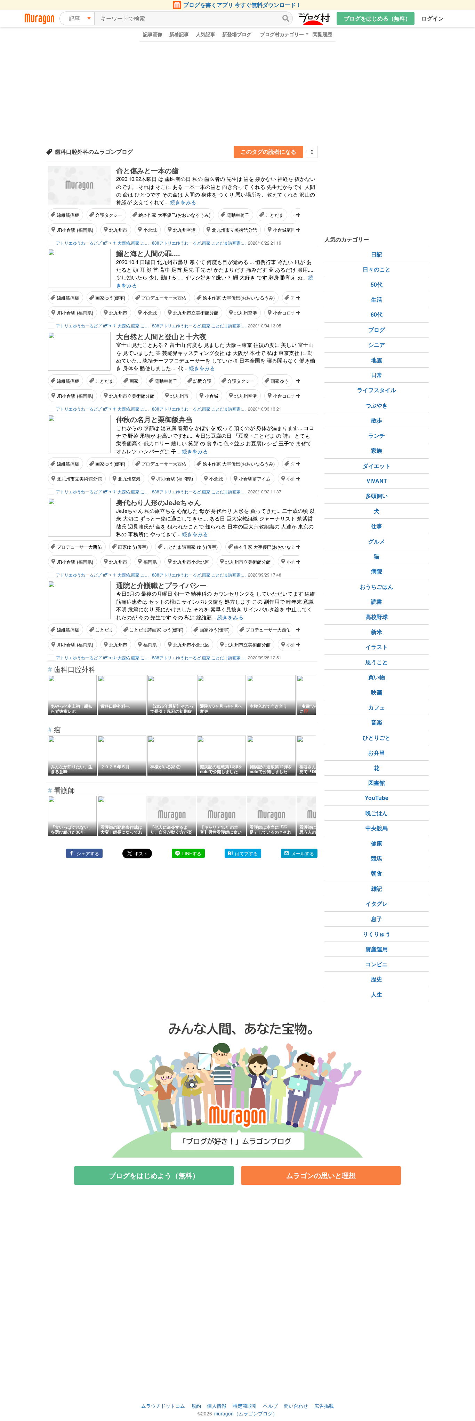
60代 (377, 314)
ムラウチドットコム (163, 1405)
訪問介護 (202, 381)
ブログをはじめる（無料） (377, 18)
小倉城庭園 (284, 230)
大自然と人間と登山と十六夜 (161, 336)
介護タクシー (108, 215)
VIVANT (377, 481)
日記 (376, 254)
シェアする (88, 853)
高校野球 (376, 617)
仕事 (376, 526)
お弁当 (376, 752)
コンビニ (376, 964)
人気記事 (205, 34)
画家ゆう (280, 381)
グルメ (376, 541)
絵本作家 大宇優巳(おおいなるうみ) (174, 215)
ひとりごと (377, 737)
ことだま (274, 215)
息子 (376, 919)
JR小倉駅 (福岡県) (75, 230)
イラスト (376, 647)
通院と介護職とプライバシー (161, 585)
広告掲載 (324, 1405)
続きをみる (183, 202)
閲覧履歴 (322, 34)
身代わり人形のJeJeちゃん (158, 502)
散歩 (376, 420)
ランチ (376, 435)
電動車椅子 (238, 215)
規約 (196, 1405)
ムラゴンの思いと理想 (321, 1175)
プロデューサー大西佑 (163, 297)
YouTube (376, 798)
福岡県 (150, 561)
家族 (376, 450)
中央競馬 (376, 828)
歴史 (376, 979)
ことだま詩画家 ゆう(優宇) (191, 546)
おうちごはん (376, 586)
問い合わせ (296, 1405)
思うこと (376, 662)
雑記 (376, 888)
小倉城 (150, 230)
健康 (376, 843)
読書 (376, 601)
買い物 (376, 677)
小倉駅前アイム (255, 478)
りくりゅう (377, 934)
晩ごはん (376, 813)
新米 (376, 632)
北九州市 (118, 230)
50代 (377, 284)
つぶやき (376, 405)
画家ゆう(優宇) (110, 297)
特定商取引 (245, 1405)
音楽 (376, 722)
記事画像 (152, 34)
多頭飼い (376, 496)
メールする (302, 853)
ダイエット (377, 466)
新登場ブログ (236, 34)
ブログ (376, 330)
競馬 (376, 858)
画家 (133, 381)
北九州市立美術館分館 (234, 230)
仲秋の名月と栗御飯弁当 (154, 419)
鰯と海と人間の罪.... (148, 253)
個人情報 (216, 1405)
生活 (376, 299)
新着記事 (179, 34)
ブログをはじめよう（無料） (154, 1175)
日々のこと (377, 269)
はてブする (246, 853)
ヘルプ (270, 1405)
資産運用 (376, 949)
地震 (376, 360)
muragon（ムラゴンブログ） (245, 1413)
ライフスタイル (376, 390)
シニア (376, 345)
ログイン (432, 18)
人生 (376, 994)
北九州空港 (184, 230)
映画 (376, 692)
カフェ (376, 707)
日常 (376, 375)
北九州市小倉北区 (191, 561)
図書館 (376, 783)
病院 (376, 571)
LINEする (191, 853)
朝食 (376, 873)
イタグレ (376, 903)
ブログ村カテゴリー (282, 34)
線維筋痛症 (68, 215)
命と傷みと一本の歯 (147, 170)
